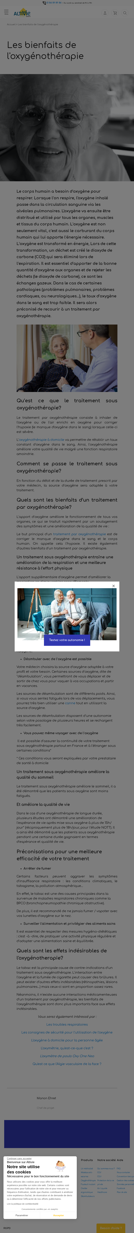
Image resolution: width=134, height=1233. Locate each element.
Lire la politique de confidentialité (22, 1204)
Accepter (58, 1215)
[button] (7, 1228)
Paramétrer (22, 1215)
